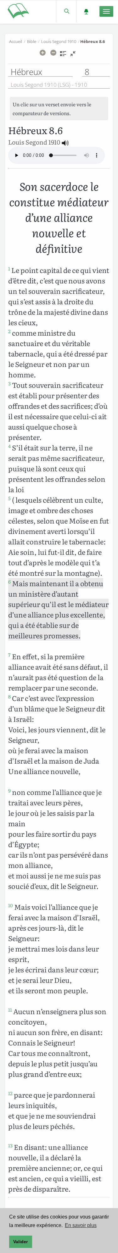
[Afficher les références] (63, 56)
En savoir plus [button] (81, 1225)
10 (10, 905)
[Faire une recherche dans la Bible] (66, 11)
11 (10, 1009)
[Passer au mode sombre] (86, 11)
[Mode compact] (72, 56)
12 (10, 1093)
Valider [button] (20, 1241)
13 (10, 1145)
